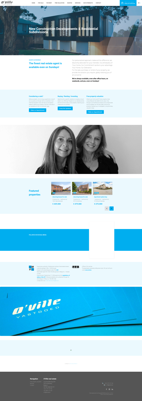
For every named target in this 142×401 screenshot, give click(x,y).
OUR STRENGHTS (88, 3)
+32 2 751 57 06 (48, 388)
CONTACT (98, 3)
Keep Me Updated (65, 108)
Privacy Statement (109, 394)
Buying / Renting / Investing (68, 96)
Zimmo (111, 393)
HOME (33, 3)
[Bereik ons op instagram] (110, 389)
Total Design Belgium (73, 363)
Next (111, 208)
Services (32, 383)
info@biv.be (56, 280)
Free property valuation (95, 96)
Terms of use (103, 394)
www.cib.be (88, 270)
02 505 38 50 (48, 280)
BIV (57, 270)
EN (139, 3)
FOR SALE (40, 3)
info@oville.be (47, 392)
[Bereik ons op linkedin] (112, 389)
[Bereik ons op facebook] (107, 389)
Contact (32, 385)
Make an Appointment (37, 110)
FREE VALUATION (59, 3)
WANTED (69, 3)
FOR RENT (49, 3)
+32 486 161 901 (48, 390)
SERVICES (77, 3)
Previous (107, 208)
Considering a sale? (36, 96)
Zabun (108, 393)
